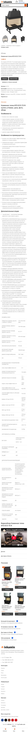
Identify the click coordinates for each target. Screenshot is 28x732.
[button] (2, 21)
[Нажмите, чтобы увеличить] (3, 31)
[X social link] (10, 97)
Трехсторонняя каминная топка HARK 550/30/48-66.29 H (7, 607)
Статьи (2, 700)
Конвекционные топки (19, 90)
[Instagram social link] (9, 720)
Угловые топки (5, 47)
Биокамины (3, 675)
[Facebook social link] (8, 97)
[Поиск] (25, 5)
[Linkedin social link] (13, 97)
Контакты (3, 691)
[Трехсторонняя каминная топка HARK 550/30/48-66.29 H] (7, 598)
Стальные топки (5, 92)
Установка (3, 705)
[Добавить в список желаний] (11, 568)
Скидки (2, 686)
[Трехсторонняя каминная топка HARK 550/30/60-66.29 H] (20, 598)
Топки (2, 670)
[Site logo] (6, 1)
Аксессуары (4, 677)
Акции (2, 684)
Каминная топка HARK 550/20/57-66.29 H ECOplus (20, 580)
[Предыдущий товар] (2, 50)
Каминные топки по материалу (14, 88)
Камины (3, 668)
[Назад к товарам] (3, 50)
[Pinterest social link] (11, 97)
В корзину (4, 78)
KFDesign (3, 53)
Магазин (3, 707)
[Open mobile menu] (26, 1)
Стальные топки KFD (10, 94)
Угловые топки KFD (21, 94)
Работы (2, 693)
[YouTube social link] (12, 720)
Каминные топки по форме (13, 45)
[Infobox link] (20, 1)
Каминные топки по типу (7, 90)
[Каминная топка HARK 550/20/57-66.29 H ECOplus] (20, 571)
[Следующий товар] (5, 50)
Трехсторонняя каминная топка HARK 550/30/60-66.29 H (20, 607)
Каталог (3, 689)
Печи (2, 672)
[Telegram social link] (14, 97)
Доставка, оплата (5, 709)
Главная (3, 45)
